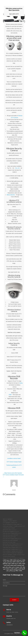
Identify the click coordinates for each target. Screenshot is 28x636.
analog (20, 383)
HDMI (10, 394)
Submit (14, 599)
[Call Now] (24, 633)
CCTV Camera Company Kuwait (14, 462)
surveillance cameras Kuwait (14, 458)
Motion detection (11, 195)
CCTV (17, 14)
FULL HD (17, 168)
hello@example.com (11, 618)
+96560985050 (9, 625)
